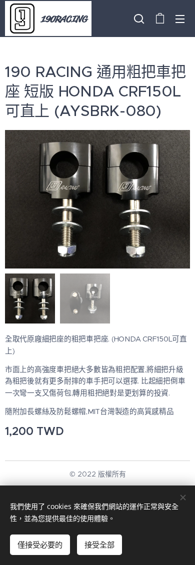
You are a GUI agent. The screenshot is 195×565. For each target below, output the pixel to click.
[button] (139, 18)
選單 (180, 18)
